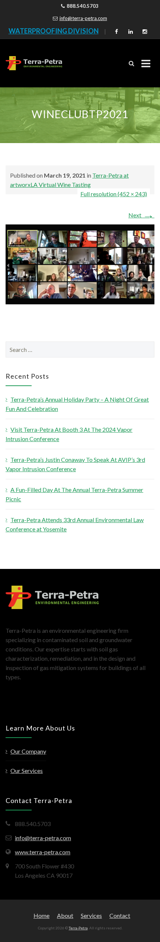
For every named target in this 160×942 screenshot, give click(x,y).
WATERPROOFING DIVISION (54, 31)
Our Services (26, 770)
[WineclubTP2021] (80, 263)
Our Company (28, 751)
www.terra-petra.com (42, 851)
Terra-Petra (78, 928)
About (65, 915)
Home (41, 915)
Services (91, 915)
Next (141, 214)
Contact (119, 915)
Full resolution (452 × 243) (113, 193)
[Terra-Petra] (34, 63)
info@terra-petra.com (83, 18)
